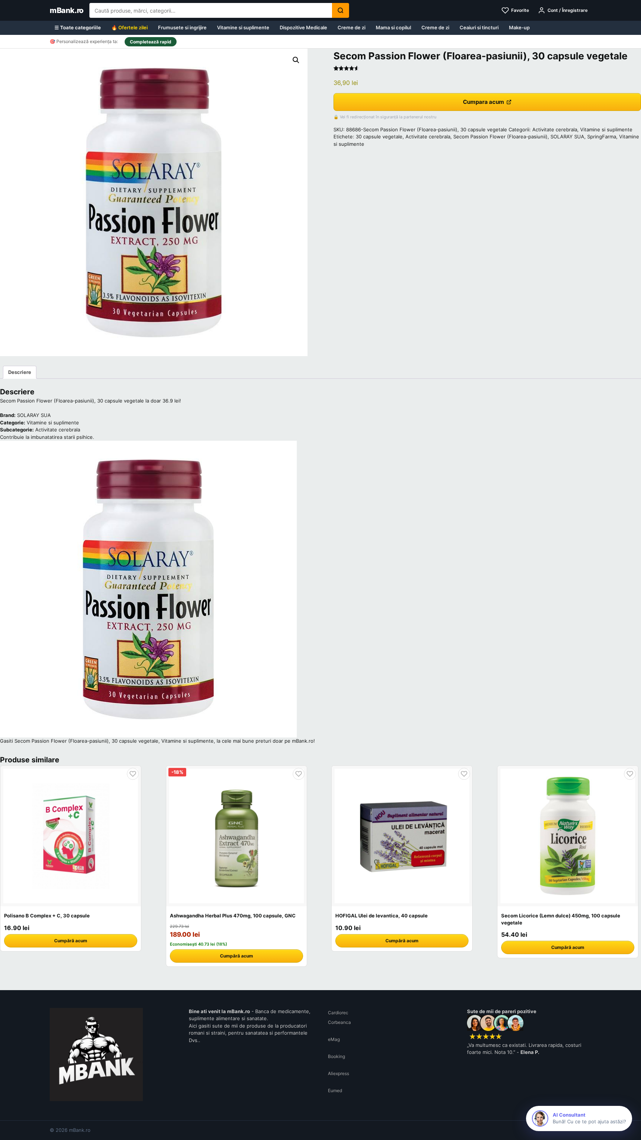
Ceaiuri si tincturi (479, 27)
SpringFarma (601, 136)
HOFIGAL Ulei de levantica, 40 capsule (381, 916)
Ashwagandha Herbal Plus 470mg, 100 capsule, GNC (233, 916)
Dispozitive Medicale (303, 27)
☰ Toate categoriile (78, 27)
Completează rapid (150, 42)
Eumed (335, 1090)
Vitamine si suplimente (243, 27)
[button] (296, 60)
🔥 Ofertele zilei (129, 27)
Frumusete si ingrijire (182, 27)
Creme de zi (351, 27)
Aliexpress (338, 1073)
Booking (336, 1056)
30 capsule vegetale (379, 136)
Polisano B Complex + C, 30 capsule (47, 916)
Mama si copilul (393, 27)
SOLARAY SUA (567, 136)
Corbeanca (339, 1022)
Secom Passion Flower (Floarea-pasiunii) (500, 136)
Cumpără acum (70, 940)
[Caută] (340, 10)
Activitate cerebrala (554, 129)
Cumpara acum (483, 101)
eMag (334, 1039)
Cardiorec (338, 1012)
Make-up (519, 27)
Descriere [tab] (19, 372)
